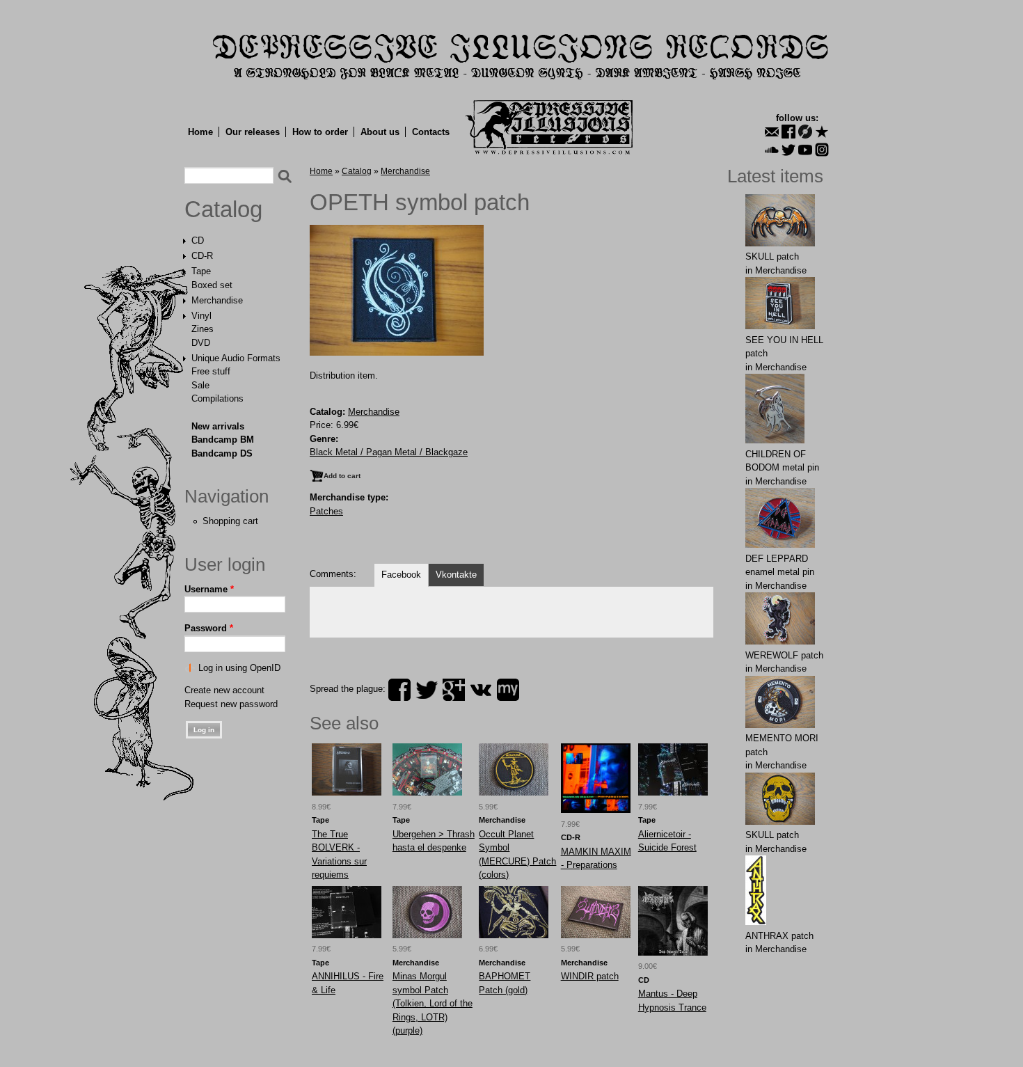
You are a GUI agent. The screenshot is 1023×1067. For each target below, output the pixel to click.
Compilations (217, 398)
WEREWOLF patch (784, 655)
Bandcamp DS (222, 453)
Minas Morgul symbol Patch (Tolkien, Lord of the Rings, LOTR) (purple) (432, 1003)
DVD (200, 343)
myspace (508, 690)
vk (481, 690)
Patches (326, 511)
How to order (320, 132)
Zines (202, 329)
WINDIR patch (590, 976)
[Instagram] (822, 150)
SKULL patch (772, 256)
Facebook (401, 574)
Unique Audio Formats (235, 358)
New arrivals (217, 426)
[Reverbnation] (822, 132)
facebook (399, 690)
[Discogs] (805, 132)
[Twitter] (788, 150)
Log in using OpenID (239, 668)
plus (454, 690)
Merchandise (217, 300)
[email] (772, 132)
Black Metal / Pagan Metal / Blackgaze (389, 452)
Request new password (231, 704)
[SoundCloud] (772, 150)
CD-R (202, 256)
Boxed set (211, 285)
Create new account (224, 690)
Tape (201, 271)
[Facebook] (788, 132)
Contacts (431, 132)
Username (209, 589)
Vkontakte (456, 574)
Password (208, 628)
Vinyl (201, 315)
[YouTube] (805, 150)
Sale (200, 385)
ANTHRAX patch (779, 936)
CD (197, 240)
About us (379, 132)
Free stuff (210, 371)
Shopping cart (230, 521)
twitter (426, 690)
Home (200, 132)
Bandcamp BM (222, 439)
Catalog (223, 209)
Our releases (252, 132)
